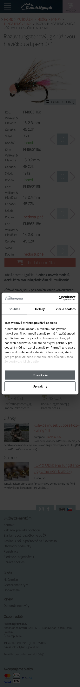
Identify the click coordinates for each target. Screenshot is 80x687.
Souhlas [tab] (14, 308)
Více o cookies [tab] (66, 308)
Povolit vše (40, 375)
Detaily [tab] (40, 308)
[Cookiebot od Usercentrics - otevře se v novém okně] (59, 298)
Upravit (38, 386)
